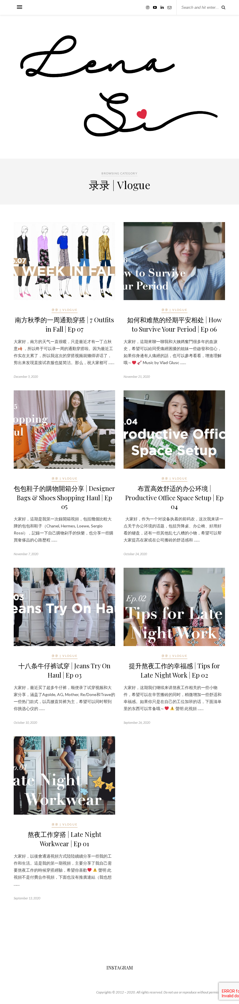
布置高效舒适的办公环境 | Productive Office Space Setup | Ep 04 (174, 497)
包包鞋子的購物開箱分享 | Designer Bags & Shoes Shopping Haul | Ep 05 (64, 497)
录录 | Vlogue (65, 309)
